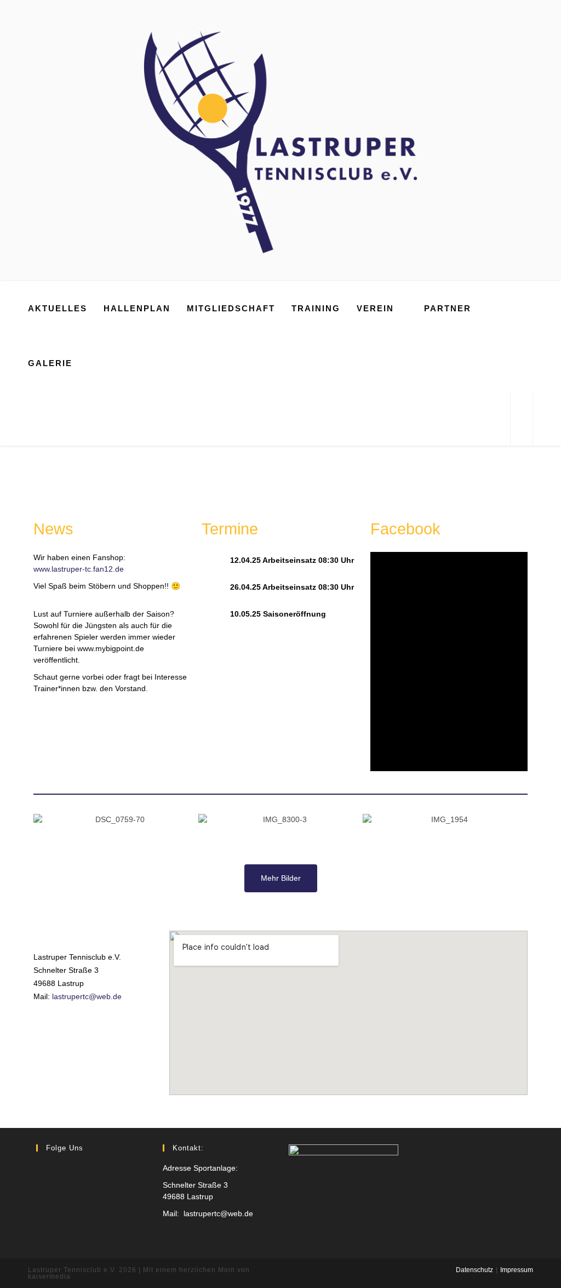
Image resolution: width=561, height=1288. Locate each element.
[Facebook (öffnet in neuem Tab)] (482, 418)
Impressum (516, 1270)
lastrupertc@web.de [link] (218, 1213)
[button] (44, 826)
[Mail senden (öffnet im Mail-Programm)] (497, 418)
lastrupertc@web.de (87, 996)
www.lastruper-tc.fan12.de (78, 569)
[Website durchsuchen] (521, 418)
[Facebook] (42, 1168)
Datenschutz (474, 1270)
